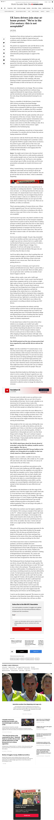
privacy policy (18, 623)
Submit (27, 629)
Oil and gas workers (35, 668)
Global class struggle (15, 658)
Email (13, 614)
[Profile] (52, 2)
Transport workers (29, 658)
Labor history (21, 670)
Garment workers (14, 670)
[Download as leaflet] (4, 56)
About (50, 1)
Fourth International (9, 11)
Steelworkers (20, 668)
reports (33, 147)
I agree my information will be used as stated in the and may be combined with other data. (27, 623)
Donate (47, 11)
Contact (46, 1)
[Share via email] (4, 53)
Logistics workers (11, 667)
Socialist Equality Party (21, 11)
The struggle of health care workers (23, 667)
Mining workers (27, 668)
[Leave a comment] (4, 60)
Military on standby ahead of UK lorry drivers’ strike (16, 641)
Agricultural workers (6, 670)
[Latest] (4, 8)
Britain (22, 658)
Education (33, 667)
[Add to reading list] (4, 63)
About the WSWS (35, 11)
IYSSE (29, 11)
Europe (37, 658)
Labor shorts (27, 670)
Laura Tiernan (13, 30)
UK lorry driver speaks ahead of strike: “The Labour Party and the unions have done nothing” (30, 642)
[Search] (52, 8)
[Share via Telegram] (4, 49)
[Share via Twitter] (4, 42)
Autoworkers (4, 667)
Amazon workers (5, 668)
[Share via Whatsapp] (4, 46)
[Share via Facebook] (4, 39)
